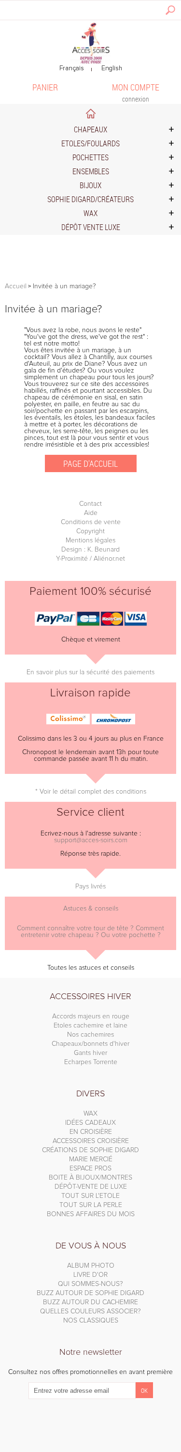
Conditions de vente (91, 522)
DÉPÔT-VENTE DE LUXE (91, 1186)
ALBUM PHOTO (90, 1265)
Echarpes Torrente (90, 1062)
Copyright (90, 531)
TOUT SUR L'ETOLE (90, 1196)
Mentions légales (90, 540)
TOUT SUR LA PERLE (90, 1205)
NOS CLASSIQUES (90, 1320)
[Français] (72, 68)
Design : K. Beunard (90, 549)
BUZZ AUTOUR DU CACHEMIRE (90, 1302)
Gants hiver (90, 1053)
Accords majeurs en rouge (90, 1016)
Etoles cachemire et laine (90, 1025)
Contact (90, 504)
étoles (83, 417)
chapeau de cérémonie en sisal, (71, 397)
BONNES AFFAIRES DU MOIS (91, 1214)
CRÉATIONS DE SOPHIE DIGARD (90, 1150)
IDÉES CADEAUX (90, 1122)
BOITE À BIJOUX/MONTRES (90, 1177)
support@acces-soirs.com (90, 840)
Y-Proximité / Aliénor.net (90, 558)
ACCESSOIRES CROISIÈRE (91, 1141)
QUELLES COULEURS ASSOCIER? (90, 1311)
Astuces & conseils (90, 908)
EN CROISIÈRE (91, 1132)
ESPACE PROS (90, 1168)
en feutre (96, 404)
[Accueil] (91, 42)
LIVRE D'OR (90, 1275)
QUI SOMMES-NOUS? (90, 1284)
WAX (90, 1113)
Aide (90, 513)
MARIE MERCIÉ (90, 1159)
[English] (112, 68)
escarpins (133, 411)
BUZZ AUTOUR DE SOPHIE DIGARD (90, 1293)
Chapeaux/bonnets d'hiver (90, 1044)
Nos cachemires (90, 1034)
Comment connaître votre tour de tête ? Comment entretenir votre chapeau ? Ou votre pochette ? (90, 931)
